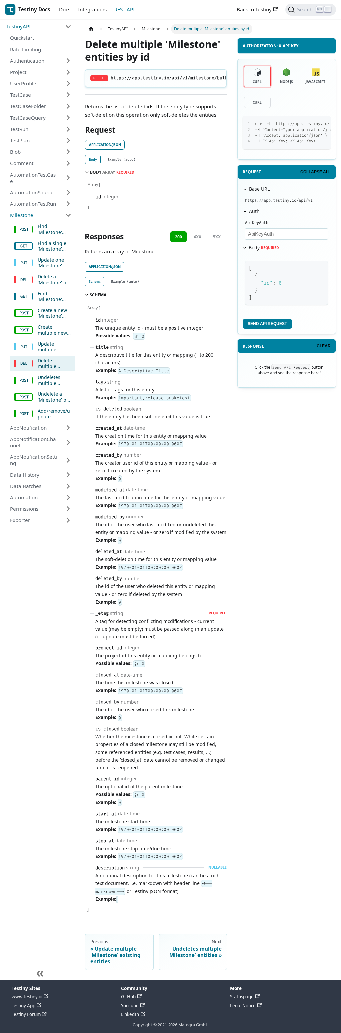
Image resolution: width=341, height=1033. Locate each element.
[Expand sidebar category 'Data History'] (68, 475)
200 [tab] (178, 237)
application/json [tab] (105, 144)
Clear (324, 346)
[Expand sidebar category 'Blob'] (68, 152)
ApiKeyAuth (256, 222)
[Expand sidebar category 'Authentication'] (68, 61)
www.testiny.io (27, 997)
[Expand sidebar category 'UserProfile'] (68, 83)
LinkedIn (130, 1014)
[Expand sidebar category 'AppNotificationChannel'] (68, 442)
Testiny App (23, 1006)
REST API (124, 9)
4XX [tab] (197, 237)
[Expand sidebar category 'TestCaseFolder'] (68, 106)
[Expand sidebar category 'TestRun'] (68, 129)
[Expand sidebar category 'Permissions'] (68, 509)
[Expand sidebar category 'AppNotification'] (68, 428)
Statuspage (242, 997)
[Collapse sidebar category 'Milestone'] (68, 215)
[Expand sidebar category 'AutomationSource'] (68, 192)
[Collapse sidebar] (40, 973)
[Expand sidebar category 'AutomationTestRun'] (68, 204)
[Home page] (91, 29)
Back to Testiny (254, 9)
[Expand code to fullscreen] (323, 124)
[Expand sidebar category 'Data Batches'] (68, 486)
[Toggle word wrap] (299, 124)
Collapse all (315, 172)
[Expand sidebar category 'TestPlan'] (68, 140)
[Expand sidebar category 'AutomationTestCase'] (68, 178)
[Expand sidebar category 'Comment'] (68, 163)
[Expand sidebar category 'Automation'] (68, 497)
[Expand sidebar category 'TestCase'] (68, 95)
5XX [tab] (217, 237)
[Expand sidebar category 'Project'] (68, 72)
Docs (64, 9)
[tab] (93, 159)
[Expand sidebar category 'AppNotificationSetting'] (68, 460)
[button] (39, 27)
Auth (254, 211)
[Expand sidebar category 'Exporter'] (68, 520)
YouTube (130, 1006)
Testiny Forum (26, 1014)
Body (264, 247)
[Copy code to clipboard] (311, 124)
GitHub (128, 997)
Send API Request (267, 323)
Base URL (259, 189)
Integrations (92, 9)
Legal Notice (243, 1006)
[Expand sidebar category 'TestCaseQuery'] (68, 118)
